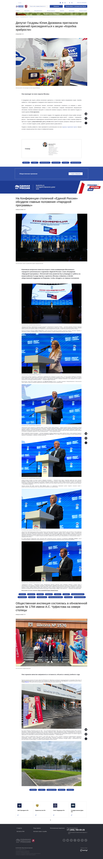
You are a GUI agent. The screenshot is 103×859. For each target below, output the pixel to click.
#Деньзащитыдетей (76, 162)
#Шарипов (33, 789)
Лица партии (26, 10)
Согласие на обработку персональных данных (26, 854)
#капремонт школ (51, 789)
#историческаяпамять (79, 597)
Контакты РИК (20, 831)
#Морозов (70, 789)
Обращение (56, 6)
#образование (68, 597)
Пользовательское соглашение (22, 851)
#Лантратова (31, 594)
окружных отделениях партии (69, 127)
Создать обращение (75, 173)
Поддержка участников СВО (51, 13)
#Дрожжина (26, 162)
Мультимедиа (71, 10)
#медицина (32, 597)
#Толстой (22, 594)
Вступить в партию (83, 10)
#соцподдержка (22, 597)
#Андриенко (48, 594)
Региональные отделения (57, 828)
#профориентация (42, 597)
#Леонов (57, 594)
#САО (42, 789)
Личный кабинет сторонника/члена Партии (76, 6)
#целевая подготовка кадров (56, 597)
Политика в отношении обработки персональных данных (28, 853)
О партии (17, 10)
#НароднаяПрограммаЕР (77, 594)
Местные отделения (51, 10)
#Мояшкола (61, 789)
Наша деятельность (38, 10)
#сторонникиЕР (56, 162)
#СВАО (34, 162)
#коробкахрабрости (45, 162)
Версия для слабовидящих (81, 2)
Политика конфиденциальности (23, 852)
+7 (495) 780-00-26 (76, 830)
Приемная (62, 10)
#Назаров (40, 594)
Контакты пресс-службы (40, 831)
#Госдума (65, 162)
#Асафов (66, 594)
